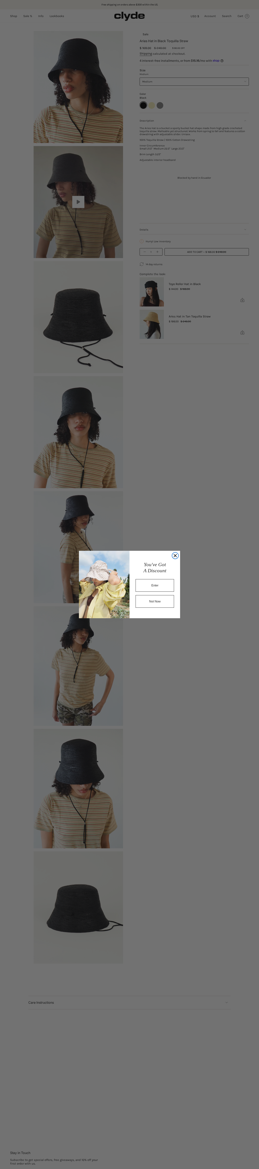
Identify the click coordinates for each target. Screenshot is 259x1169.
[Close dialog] (175, 555)
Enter (154, 585)
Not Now (155, 601)
